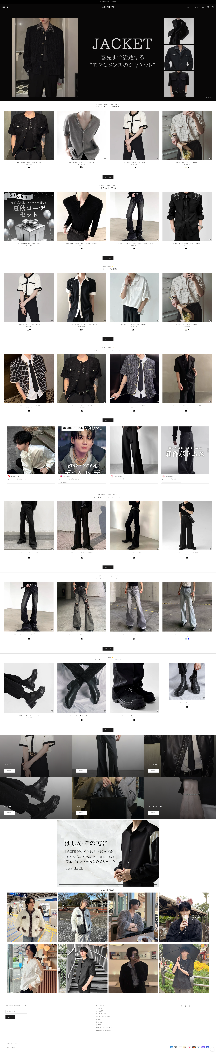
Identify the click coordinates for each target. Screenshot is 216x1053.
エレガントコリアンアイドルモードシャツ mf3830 (187, 243)
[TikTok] (189, 1006)
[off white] (133, 167)
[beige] (186, 167)
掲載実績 (98, 1025)
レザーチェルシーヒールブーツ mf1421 (81, 715)
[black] (29, 167)
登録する (10, 1017)
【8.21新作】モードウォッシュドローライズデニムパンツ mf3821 (134, 243)
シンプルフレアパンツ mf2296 (134, 553)
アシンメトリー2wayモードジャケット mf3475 (187, 406)
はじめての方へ (100, 1005)
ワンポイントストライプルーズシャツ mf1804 (134, 324)
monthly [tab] (114, 107)
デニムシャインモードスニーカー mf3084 (134, 715)
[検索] (7, 7)
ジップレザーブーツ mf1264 (187, 702)
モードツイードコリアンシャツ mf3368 (187, 162)
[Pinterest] (185, 1006)
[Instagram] (181, 1006)
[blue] (188, 638)
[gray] (82, 167)
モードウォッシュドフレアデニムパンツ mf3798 (134, 634)
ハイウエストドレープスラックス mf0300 (82, 553)
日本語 (196, 7)
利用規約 (98, 1019)
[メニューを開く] (4, 7)
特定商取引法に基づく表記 (103, 1016)
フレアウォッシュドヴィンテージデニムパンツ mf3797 (187, 634)
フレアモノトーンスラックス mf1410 (29, 553)
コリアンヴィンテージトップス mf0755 (134, 162)
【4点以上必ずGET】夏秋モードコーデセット (29, 243)
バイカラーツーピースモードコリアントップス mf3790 (81, 324)
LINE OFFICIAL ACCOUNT (103, 1030)
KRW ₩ (189, 7)
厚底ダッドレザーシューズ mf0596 (29, 715)
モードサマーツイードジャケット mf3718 (29, 162)
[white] (188, 248)
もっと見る (108, 177)
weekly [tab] (100, 107)
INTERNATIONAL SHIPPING (104, 1027)
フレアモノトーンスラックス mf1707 (187, 553)
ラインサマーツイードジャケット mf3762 (134, 406)
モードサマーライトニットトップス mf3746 (81, 162)
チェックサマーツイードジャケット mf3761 (28, 406)
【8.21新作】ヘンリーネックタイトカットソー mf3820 (81, 243)
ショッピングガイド (101, 1008)
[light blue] (186, 638)
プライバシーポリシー (102, 1013)
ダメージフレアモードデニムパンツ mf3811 (81, 634)
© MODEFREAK (11, 1047)
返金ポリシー (99, 1022)
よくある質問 (99, 1011)
